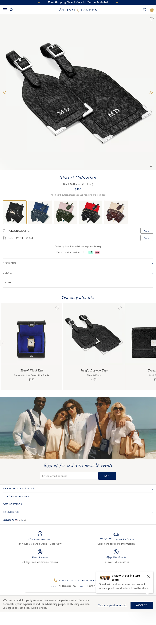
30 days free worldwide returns (40, 562)
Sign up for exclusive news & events (78, 466)
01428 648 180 (67, 586)
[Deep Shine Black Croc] (91, 212)
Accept (141, 605)
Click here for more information (116, 544)
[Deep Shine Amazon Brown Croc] (116, 212)
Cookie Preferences (112, 605)
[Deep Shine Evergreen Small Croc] (65, 212)
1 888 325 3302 (96, 586)
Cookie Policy (39, 607)
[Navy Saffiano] (40, 212)
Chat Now (55, 544)
